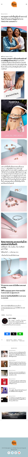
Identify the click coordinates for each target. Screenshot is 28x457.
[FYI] (14, 4)
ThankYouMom (21, 340)
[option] (14, 415)
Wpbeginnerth (14, 449)
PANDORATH (20, 339)
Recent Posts (9, 315)
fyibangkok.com (8, 448)
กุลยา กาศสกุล (12, 318)
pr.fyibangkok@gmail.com (8, 308)
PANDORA (8, 290)
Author (3, 315)
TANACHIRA (8, 340)
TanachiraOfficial (14, 340)
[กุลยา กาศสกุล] (5, 321)
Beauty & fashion (9, 339)
